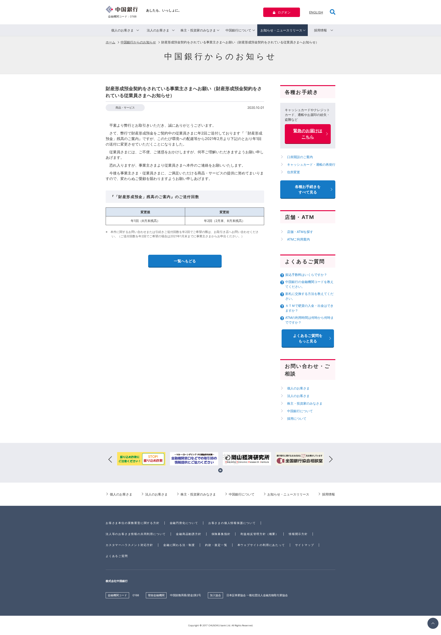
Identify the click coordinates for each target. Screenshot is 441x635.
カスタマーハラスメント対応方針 (129, 545)
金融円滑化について (184, 523)
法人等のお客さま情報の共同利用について (136, 534)
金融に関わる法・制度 (179, 545)
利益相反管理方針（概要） (259, 534)
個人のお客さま (122, 30)
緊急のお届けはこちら (307, 133)
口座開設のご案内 (300, 157)
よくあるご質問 (117, 556)
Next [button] (330, 459)
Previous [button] (110, 459)
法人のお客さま (158, 30)
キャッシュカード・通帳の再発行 (311, 164)
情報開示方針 (298, 534)
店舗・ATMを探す (300, 232)
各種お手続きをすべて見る (308, 189)
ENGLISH (316, 12)
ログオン (284, 12)
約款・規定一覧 (216, 545)
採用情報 (320, 30)
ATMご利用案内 (298, 239)
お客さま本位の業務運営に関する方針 (133, 523)
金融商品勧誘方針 (188, 534)
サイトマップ (304, 545)
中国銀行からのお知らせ (138, 42)
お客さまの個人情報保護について (232, 523)
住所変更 (293, 172)
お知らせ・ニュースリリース (281, 30)
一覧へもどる (185, 261)
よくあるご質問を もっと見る (307, 338)
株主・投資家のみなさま (198, 30)
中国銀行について (238, 30)
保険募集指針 (221, 534)
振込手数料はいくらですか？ (306, 275)
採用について (296, 418)
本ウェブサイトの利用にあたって (261, 545)
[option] (141, 459)
